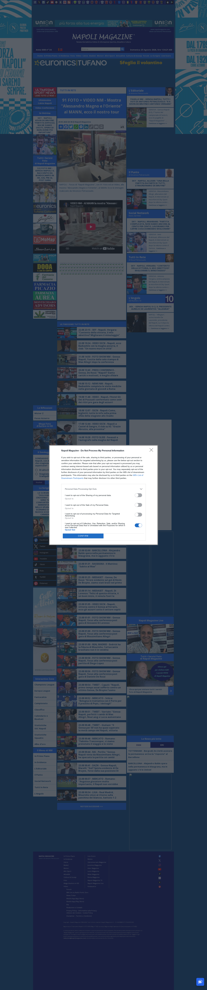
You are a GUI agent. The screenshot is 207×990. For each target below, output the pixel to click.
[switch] (138, 495)
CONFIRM (83, 536)
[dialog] (103, 495)
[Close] (152, 450)
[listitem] (103, 489)
